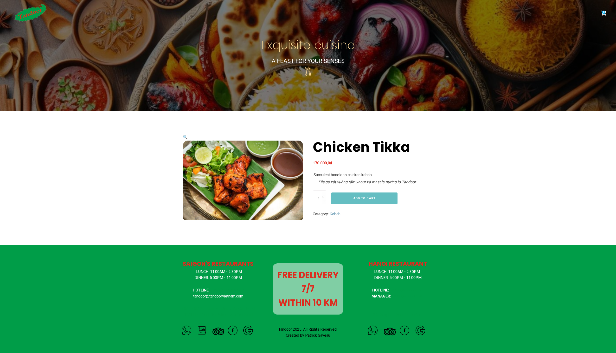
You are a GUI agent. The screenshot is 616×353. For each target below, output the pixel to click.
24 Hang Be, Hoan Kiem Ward (397, 314)
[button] (185, 137)
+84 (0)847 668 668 (406, 290)
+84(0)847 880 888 (408, 296)
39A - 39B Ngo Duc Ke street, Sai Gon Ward (218, 308)
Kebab (335, 214)
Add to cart (364, 198)
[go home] (32, 13)
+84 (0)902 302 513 (227, 290)
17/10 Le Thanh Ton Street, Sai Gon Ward (218, 314)
